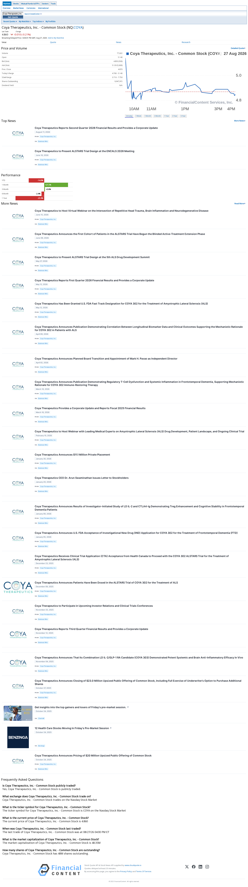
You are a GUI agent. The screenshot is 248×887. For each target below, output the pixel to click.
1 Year (166, 116)
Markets (7, 3)
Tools (53, 3)
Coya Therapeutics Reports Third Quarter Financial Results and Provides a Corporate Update (91, 629)
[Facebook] (194, 870)
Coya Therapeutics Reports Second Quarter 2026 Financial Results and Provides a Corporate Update (96, 127)
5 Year (183, 116)
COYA (78, 27)
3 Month (157, 116)
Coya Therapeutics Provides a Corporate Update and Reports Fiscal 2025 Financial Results (90, 408)
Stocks (16, 3)
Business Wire (43, 141)
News (118, 42)
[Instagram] (207, 870)
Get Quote (13, 17)
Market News (18, 8)
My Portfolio (51, 21)
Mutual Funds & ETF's (30, 3)
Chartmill (41, 718)
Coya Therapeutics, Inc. (48, 136)
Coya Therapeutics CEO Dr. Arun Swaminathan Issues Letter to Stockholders (82, 477)
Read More (239, 203)
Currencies (31, 8)
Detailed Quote (237, 48)
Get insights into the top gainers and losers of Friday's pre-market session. (82, 707)
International (43, 8)
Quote (53, 42)
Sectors (45, 3)
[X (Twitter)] (187, 870)
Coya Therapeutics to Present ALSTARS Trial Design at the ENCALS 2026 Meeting (84, 151)
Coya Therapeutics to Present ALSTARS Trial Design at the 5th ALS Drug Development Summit (92, 257)
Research (186, 42)
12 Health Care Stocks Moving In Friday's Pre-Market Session (73, 728)
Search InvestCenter (32, 14)
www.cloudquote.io (133, 865)
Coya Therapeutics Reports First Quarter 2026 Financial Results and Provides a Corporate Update (94, 280)
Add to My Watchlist (56, 38)
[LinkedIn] (200, 870)
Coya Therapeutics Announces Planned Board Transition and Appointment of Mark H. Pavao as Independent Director (106, 358)
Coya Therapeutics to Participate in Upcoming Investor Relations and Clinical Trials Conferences (94, 605)
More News (239, 120)
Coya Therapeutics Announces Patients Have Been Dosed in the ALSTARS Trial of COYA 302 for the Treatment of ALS (106, 582)
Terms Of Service (143, 871)
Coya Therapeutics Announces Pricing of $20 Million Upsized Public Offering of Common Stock (93, 755)
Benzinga (41, 746)
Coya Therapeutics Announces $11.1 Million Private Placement (72, 454)
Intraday (129, 116)
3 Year (174, 116)
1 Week (138, 116)
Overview (6, 8)
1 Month (148, 116)
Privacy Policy (126, 871)
